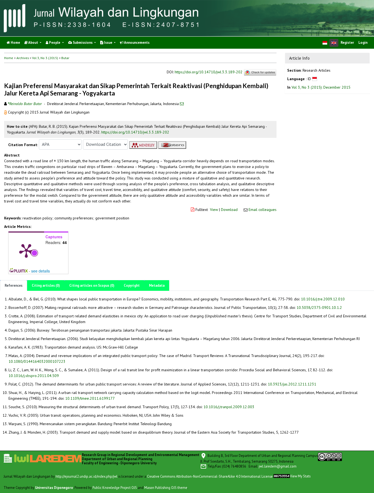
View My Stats (300, 476)
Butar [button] (65, 58)
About (33, 42)
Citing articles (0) (46, 285)
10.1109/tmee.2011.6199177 (90, 398)
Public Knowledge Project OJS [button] (115, 487)
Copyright (132, 285)
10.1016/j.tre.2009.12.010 (323, 299)
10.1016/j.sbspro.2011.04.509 (33, 375)
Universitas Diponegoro (54, 487)
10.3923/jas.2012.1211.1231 (292, 384)
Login (362, 42)
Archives (22, 58)
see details (40, 271)
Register (347, 42)
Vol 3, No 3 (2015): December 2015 (321, 87)
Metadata (157, 285)
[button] (6, 112)
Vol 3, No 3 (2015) (45, 58)
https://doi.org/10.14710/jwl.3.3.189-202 (209, 72)
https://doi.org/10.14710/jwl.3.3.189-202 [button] (135, 132)
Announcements (136, 42)
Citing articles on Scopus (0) (91, 285)
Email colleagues (263, 209)
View (214, 209)
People (54, 42)
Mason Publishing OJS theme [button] (165, 487)
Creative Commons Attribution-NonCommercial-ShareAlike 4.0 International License (210, 476)
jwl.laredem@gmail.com (278, 466)
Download (229, 209)
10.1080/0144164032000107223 (36, 361)
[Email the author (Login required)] (182, 103)
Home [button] (8, 58)
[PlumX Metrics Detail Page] (26, 250)
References (13, 285)
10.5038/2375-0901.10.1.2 (319, 307)
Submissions (82, 42)
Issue (108, 42)
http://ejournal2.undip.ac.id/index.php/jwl (86, 476)
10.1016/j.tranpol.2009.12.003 (228, 406)
